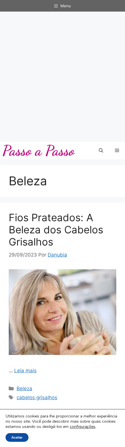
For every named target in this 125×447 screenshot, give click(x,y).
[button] (101, 150)
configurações (82, 426)
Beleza (24, 388)
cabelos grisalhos (37, 397)
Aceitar (17, 437)
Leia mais (25, 370)
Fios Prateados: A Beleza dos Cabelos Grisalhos (56, 229)
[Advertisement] (62, 76)
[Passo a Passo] (39, 150)
